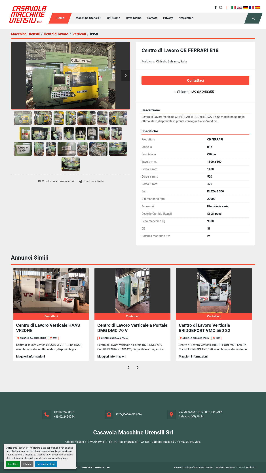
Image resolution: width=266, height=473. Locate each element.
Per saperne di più (46, 464)
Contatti (152, 18)
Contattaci (195, 80)
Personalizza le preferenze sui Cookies (193, 467)
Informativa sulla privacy (55, 458)
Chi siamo (113, 18)
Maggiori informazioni (30, 356)
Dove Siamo (134, 18)
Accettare (13, 464)
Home (60, 18)
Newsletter (186, 18)
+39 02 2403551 (203, 92)
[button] (88, 18)
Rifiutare (27, 464)
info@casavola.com (129, 414)
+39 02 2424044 (64, 416)
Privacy (168, 18)
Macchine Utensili (87, 18)
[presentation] (128, 366)
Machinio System (225, 467)
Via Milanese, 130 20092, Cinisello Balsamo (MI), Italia (200, 414)
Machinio (250, 467)
